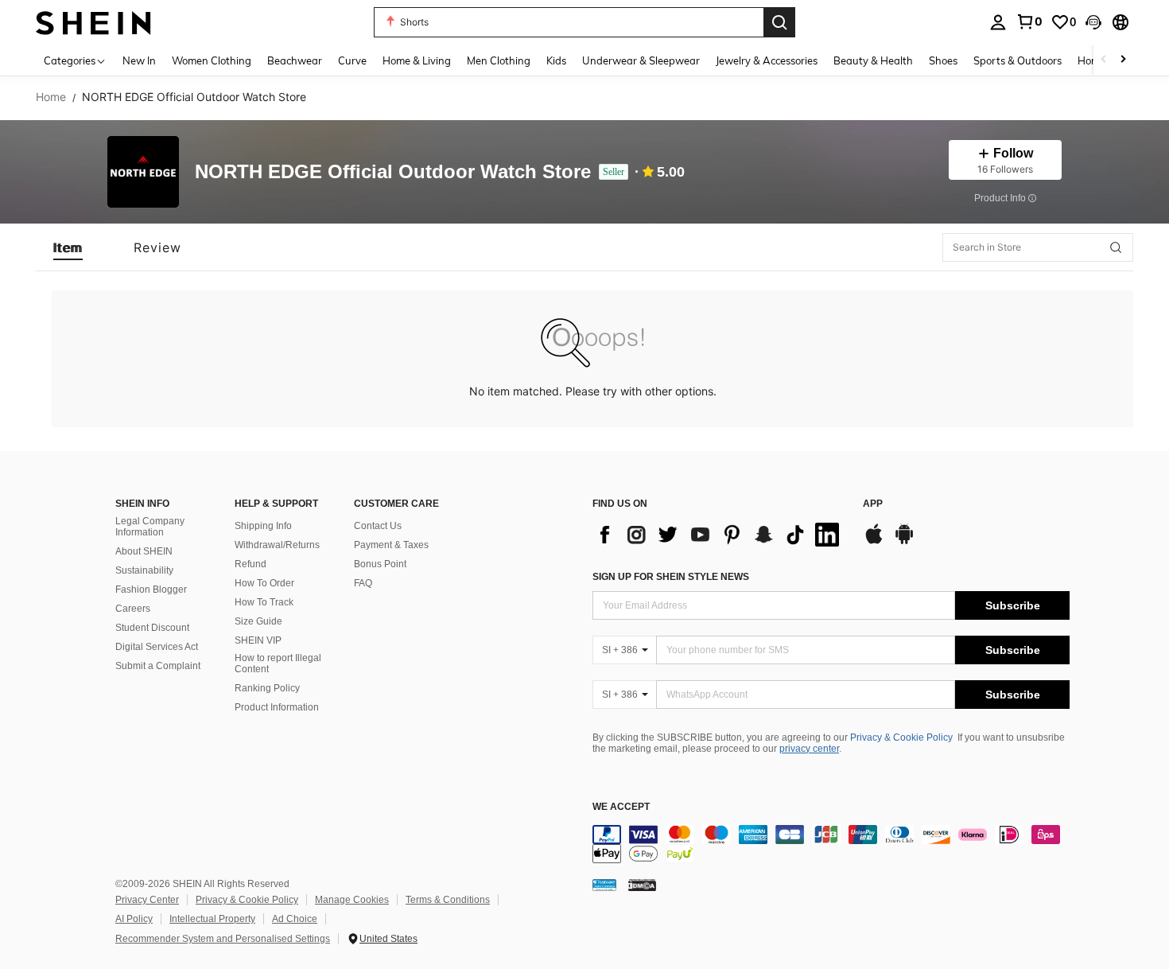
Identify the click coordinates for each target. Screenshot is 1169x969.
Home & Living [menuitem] (417, 60)
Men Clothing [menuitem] (498, 60)
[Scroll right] (1122, 60)
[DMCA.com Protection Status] (642, 884)
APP (873, 504)
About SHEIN (144, 551)
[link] (1029, 21)
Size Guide (258, 621)
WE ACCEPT (621, 807)
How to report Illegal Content (278, 663)
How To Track (264, 602)
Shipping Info (263, 525)
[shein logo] (93, 22)
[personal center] (998, 22)
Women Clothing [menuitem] (211, 60)
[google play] (904, 541)
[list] (719, 535)
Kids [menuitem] (556, 60)
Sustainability (144, 570)
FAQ (363, 583)
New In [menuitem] (139, 60)
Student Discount (152, 627)
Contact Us (378, 525)
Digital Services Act (156, 646)
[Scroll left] (1103, 60)
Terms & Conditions (448, 899)
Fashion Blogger (151, 589)
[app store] (874, 541)
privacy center (809, 748)
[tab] (68, 247)
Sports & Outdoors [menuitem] (1017, 60)
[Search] (779, 22)
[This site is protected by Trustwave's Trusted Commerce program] (604, 884)
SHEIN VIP (258, 640)
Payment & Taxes (391, 545)
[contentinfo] (831, 844)
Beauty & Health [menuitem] (873, 60)
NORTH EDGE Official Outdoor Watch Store (393, 172)
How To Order (264, 583)
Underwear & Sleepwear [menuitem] (641, 60)
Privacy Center (147, 899)
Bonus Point (380, 564)
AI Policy (134, 918)
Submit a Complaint (157, 665)
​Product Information (277, 707)
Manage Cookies (352, 899)
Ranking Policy (267, 688)
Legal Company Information (149, 527)
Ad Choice (294, 918)
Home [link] (51, 97)
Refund (250, 564)
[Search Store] (1116, 247)
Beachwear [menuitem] (294, 60)
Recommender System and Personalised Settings (222, 938)
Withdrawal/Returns (277, 545)
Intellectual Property (212, 918)
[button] (1093, 22)
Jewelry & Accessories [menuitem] (767, 60)
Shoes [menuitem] (943, 60)
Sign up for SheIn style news (670, 576)
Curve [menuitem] (352, 60)
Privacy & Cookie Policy (901, 737)
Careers (132, 608)
